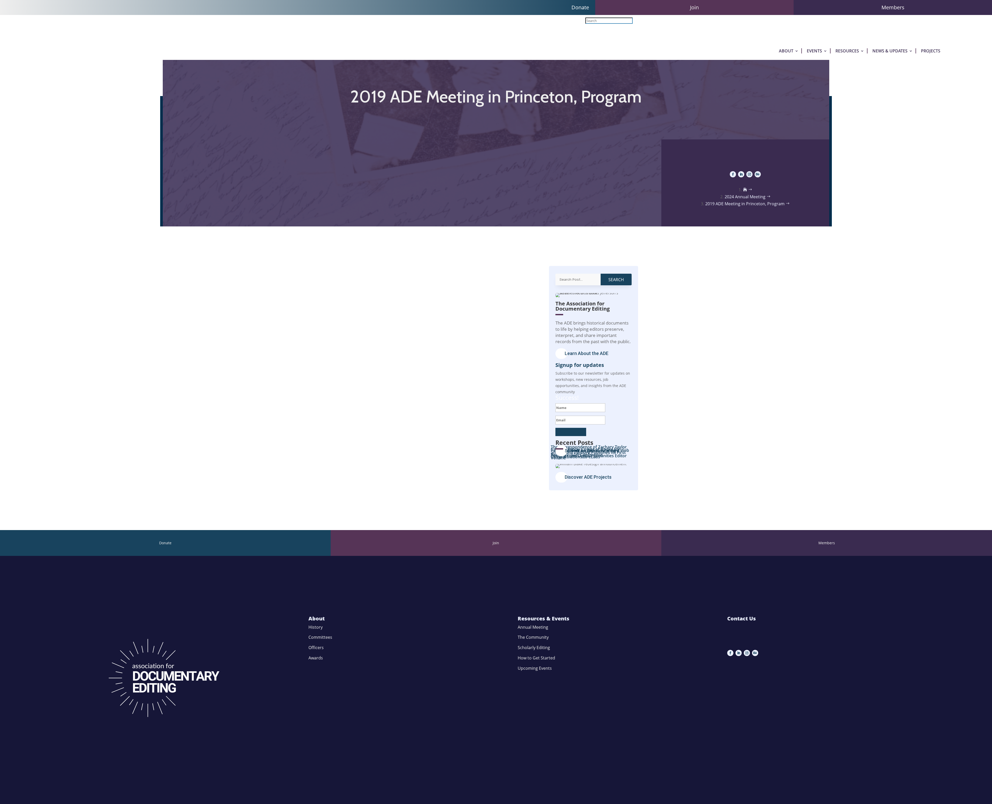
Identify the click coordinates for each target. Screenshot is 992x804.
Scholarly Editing (534, 647)
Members (892, 7)
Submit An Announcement (592, 450)
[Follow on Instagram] (749, 174)
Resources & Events (543, 618)
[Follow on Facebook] (733, 174)
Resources (847, 50)
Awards (315, 658)
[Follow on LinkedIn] (741, 174)
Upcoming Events (535, 668)
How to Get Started (536, 658)
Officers (316, 647)
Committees (320, 637)
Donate (580, 7)
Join (694, 7)
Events (814, 50)
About (786, 50)
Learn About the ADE (586, 353)
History (315, 627)
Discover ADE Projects (588, 477)
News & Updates (890, 50)
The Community (533, 637)
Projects (930, 50)
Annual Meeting (533, 627)
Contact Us (741, 618)
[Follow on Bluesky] (758, 174)
